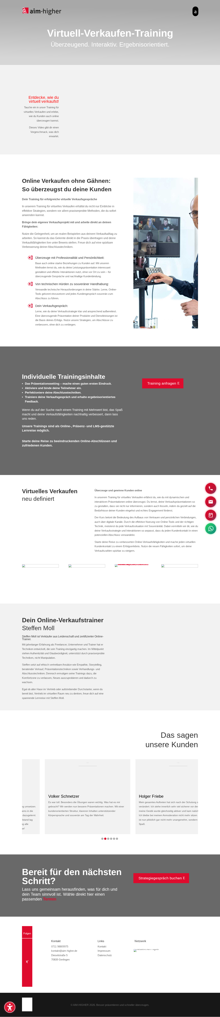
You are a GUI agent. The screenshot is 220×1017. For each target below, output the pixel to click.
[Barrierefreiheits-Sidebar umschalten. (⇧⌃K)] (9, 1007)
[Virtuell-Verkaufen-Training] (86, 566)
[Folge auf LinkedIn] (27, 971)
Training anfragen (161, 383)
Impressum (104, 950)
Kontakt (102, 946)
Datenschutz (105, 955)
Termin (49, 899)
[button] (102, 839)
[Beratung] (40, 566)
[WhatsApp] (210, 528)
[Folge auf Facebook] (27, 952)
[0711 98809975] (210, 488)
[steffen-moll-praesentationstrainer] (133, 564)
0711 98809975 (59, 946)
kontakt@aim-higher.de (64, 950)
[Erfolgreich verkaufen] (179, 566)
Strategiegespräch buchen (160, 878)
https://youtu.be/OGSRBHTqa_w (132, 618)
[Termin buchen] (210, 515)
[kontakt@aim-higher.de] (210, 501)
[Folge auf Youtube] (27, 943)
